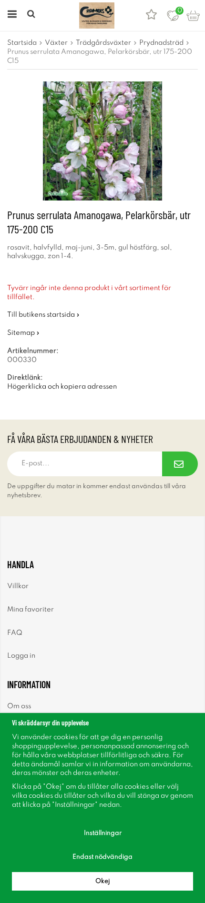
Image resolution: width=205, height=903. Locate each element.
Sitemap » (23, 333)
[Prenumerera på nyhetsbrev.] (180, 464)
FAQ (14, 633)
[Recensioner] (151, 15)
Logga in (21, 655)
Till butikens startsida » (43, 314)
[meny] (10, 15)
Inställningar (103, 833)
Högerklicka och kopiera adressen (62, 386)
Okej (102, 881)
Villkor (18, 586)
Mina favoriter (30, 609)
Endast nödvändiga (102, 857)
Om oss (19, 706)
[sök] (32, 15)
